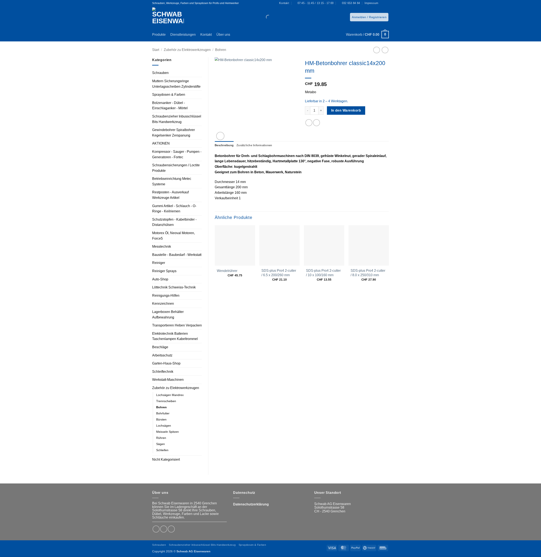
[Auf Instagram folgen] (386, 3)
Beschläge (160, 347)
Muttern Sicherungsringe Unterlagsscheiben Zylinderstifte (176, 83)
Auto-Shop (160, 279)
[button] (369, 17)
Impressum (371, 3)
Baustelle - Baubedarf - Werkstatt (176, 255)
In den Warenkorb (346, 110)
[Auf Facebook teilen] (308, 122)
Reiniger (158, 263)
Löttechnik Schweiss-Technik (174, 287)
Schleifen (162, 450)
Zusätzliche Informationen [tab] (254, 145)
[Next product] (376, 50)
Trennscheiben (166, 401)
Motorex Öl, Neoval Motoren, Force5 (173, 235)
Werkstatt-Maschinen (168, 379)
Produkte (159, 34)
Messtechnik (161, 246)
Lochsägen (163, 425)
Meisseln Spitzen (167, 431)
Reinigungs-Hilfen (165, 295)
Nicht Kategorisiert (166, 459)
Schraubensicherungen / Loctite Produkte (176, 167)
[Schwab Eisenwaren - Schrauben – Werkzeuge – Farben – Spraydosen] (169, 17)
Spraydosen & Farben (168, 94)
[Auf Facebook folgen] (382, 3)
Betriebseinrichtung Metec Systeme (171, 181)
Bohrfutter (162, 413)
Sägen (160, 444)
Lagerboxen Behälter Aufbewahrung (168, 314)
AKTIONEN (161, 143)
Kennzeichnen (163, 303)
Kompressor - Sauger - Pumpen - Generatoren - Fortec (176, 154)
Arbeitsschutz (162, 355)
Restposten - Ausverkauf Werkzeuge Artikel (170, 194)
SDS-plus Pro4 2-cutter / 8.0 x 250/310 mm (368, 273)
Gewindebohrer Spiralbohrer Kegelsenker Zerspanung (173, 132)
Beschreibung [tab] (224, 145)
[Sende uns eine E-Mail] (171, 529)
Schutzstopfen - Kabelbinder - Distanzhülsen (174, 222)
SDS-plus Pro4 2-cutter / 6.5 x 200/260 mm (278, 273)
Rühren (161, 438)
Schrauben (160, 73)
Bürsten (161, 419)
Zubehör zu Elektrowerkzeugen (187, 50)
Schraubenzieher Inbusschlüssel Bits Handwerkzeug (176, 119)
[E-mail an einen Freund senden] (316, 122)
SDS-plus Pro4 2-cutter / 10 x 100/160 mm (323, 273)
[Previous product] (385, 50)
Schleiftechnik (162, 371)
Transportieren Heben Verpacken (177, 325)
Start (155, 50)
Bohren (220, 50)
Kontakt (206, 34)
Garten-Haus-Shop (166, 363)
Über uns (223, 34)
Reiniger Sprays (164, 271)
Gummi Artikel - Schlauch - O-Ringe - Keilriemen (174, 208)
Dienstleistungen (183, 34)
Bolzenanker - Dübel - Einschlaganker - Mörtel (170, 105)
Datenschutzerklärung (251, 504)
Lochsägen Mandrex (170, 395)
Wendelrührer (227, 271)
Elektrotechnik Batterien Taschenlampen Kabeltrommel (175, 336)
